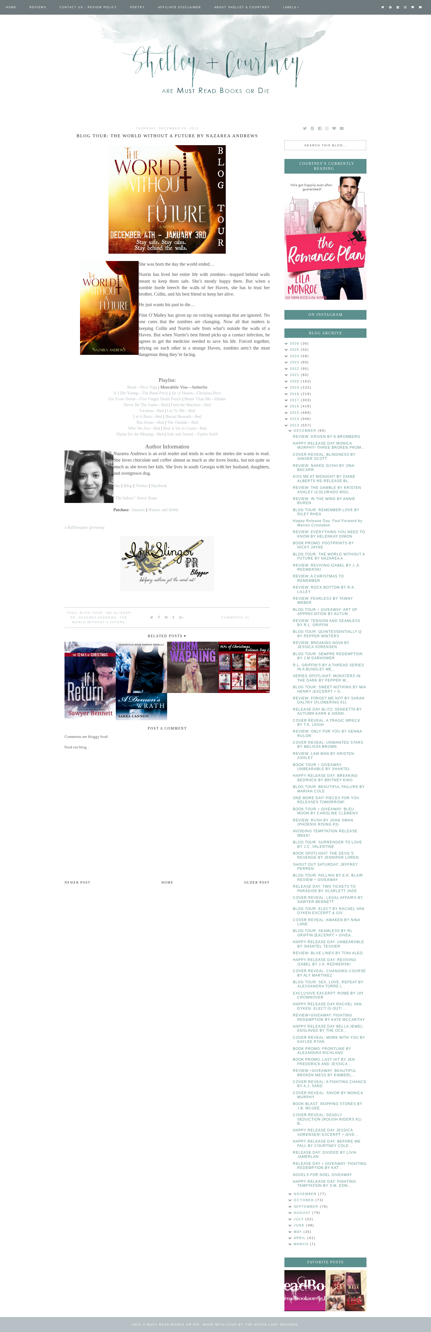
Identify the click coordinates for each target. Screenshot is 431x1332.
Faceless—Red (152, 410)
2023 (295, 362)
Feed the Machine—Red (191, 404)
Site (116, 485)
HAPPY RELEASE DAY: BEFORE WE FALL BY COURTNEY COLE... (327, 1143)
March (302, 1244)
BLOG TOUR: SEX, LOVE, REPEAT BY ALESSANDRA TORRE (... (328, 984)
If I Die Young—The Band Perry (140, 393)
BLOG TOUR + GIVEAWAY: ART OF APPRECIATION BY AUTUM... (325, 612)
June (300, 1225)
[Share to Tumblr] (173, 617)
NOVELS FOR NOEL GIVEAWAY (322, 1175)
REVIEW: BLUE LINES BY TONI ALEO (328, 953)
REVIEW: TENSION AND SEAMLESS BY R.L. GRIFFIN (326, 623)
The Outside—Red (182, 422)
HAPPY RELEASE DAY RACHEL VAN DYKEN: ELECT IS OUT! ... (327, 1006)
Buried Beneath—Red (183, 416)
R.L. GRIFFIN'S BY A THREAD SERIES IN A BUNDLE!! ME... (328, 667)
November (306, 1194)
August (303, 1212)
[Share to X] (152, 617)
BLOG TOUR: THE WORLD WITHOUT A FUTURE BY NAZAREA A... (329, 556)
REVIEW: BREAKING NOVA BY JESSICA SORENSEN (321, 645)
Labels (289, 7)
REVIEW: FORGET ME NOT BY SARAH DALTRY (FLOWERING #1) (329, 700)
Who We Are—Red (144, 428)
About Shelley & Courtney (242, 7)
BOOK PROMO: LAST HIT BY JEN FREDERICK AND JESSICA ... (324, 1062)
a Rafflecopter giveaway (85, 527)
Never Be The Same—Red (146, 404)
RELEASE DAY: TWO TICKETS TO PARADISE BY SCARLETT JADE (325, 888)
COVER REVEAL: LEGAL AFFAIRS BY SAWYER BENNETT (328, 900)
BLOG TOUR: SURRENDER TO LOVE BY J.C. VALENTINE (327, 844)
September (307, 1206)
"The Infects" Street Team (135, 498)
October (304, 1200)
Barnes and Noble (164, 509)
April (300, 1238)
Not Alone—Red (150, 422)
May (298, 1231)
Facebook (159, 485)
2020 (295, 381)
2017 (295, 400)
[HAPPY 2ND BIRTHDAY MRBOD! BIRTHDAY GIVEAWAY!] (345, 1290)
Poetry (137, 7)
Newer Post (78, 882)
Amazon (138, 509)
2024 (295, 356)
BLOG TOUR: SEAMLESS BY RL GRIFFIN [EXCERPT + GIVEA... (323, 933)
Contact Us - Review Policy (88, 7)
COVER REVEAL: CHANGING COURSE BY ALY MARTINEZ (329, 973)
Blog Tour (91, 612)
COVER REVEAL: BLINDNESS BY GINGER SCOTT (324, 457)
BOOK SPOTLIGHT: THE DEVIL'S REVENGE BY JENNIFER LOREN (326, 855)
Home (11, 7)
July (299, 1219)
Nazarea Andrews (98, 617)
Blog (128, 485)
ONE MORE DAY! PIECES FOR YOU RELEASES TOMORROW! (326, 800)
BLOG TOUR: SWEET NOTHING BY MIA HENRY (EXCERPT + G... (329, 689)
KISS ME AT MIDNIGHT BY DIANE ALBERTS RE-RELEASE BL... (324, 478)
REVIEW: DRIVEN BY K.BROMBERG (326, 437)
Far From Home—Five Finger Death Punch (144, 398)
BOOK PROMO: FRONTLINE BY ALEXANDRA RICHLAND (322, 1051)
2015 (295, 412)
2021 (295, 375)
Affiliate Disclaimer (179, 7)
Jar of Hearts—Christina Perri (196, 393)
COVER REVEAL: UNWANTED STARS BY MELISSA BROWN (328, 744)
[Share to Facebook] (159, 617)
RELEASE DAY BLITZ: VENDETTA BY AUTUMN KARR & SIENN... (327, 711)
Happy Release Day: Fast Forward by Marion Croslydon (327, 523)
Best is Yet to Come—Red (184, 428)
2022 (295, 368)
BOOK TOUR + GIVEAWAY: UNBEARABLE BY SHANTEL (321, 767)
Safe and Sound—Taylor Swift (192, 434)
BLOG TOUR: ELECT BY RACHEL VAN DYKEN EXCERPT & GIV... (328, 911)
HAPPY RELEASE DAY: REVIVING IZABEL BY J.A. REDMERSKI (324, 962)
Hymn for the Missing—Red (140, 434)
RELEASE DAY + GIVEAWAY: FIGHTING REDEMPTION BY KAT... (329, 1166)
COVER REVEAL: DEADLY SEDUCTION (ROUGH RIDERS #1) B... (327, 1119)
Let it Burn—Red (147, 416)
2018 (295, 394)
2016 (295, 406)
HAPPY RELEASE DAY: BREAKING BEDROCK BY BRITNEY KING (325, 778)
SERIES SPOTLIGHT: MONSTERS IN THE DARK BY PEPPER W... (327, 678)
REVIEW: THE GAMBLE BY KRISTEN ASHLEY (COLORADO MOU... (327, 490)
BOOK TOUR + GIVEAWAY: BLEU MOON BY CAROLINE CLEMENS (325, 811)
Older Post (257, 882)
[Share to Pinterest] (166, 617)
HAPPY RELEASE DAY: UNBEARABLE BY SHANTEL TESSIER (328, 944)
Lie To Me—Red (181, 410)
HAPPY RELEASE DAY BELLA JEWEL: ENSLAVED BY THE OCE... (328, 1028)
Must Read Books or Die (173, 1324)
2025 (295, 349)
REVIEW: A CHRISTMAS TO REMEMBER (318, 578)
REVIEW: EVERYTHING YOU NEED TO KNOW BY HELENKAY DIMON (329, 534)
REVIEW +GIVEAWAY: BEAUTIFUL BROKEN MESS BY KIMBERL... (325, 1073)
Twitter (141, 485)
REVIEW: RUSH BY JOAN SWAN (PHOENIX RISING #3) (323, 822)
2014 (295, 419)
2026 (295, 343)
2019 (295, 387)
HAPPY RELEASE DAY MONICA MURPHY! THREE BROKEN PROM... (329, 445)
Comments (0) (235, 617)
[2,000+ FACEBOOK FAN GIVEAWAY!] (304, 1290)
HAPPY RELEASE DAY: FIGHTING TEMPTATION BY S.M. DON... (324, 1184)
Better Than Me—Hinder (205, 398)
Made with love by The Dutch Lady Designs (250, 1324)
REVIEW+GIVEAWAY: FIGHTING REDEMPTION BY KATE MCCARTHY (329, 1017)
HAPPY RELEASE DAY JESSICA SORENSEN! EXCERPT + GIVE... (325, 1132)
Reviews (38, 7)
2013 (295, 425)
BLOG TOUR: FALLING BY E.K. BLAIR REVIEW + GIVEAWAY (328, 877)
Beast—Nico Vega (142, 387)
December (306, 430)
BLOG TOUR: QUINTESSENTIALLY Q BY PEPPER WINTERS (327, 634)
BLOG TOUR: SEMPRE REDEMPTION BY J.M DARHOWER (328, 656)
